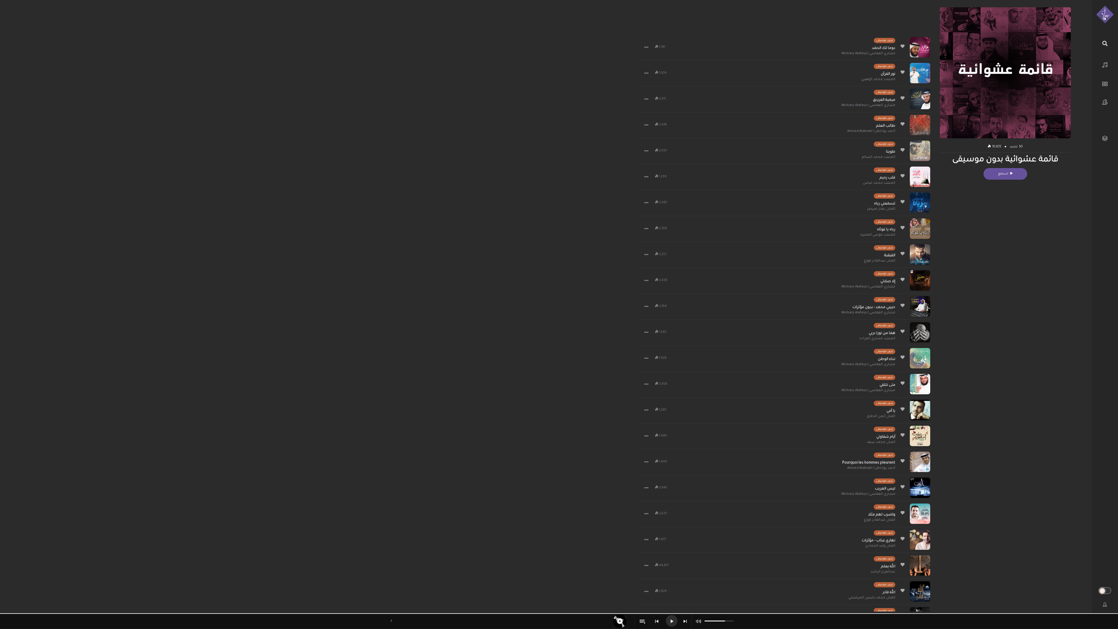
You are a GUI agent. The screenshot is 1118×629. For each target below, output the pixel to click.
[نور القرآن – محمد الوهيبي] (920, 73)
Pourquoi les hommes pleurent (868, 463)
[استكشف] (1105, 83)
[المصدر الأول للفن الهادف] (1105, 15)
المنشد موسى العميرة (877, 235)
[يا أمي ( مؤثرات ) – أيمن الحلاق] (920, 410)
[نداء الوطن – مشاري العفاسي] (920, 358)
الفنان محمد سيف (881, 442)
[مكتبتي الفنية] (1105, 138)
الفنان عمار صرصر (881, 209)
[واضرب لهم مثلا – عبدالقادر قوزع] (920, 513)
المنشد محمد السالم (878, 157)
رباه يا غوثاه (886, 230)
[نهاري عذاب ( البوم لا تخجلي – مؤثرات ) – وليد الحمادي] (920, 539)
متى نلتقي (887, 385)
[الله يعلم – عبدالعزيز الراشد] (920, 565)
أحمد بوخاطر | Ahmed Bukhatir (871, 131)
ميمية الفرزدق (884, 100)
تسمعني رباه (884, 204)
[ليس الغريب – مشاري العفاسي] (920, 488)
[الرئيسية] (1105, 64)
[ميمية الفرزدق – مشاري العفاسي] (920, 99)
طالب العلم (885, 126)
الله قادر (889, 593)
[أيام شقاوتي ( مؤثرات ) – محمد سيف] (920, 436)
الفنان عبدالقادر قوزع (879, 261)
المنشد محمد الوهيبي (878, 80)
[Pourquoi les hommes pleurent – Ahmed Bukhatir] (920, 462)
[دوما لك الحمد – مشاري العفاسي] (920, 47)
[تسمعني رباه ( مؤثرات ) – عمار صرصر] (920, 202)
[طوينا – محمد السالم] (920, 151)
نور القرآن (888, 74)
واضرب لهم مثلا (881, 515)
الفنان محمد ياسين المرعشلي (871, 598)
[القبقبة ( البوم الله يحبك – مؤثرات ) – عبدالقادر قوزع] (920, 254)
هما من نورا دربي (882, 333)
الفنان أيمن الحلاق (881, 416)
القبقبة (889, 256)
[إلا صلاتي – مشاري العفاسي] (920, 280)
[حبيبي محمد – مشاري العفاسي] (920, 306)
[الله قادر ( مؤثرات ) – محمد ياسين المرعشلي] (920, 591)
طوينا (890, 152)
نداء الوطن (886, 359)
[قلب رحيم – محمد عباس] (920, 177)
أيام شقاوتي (885, 437)
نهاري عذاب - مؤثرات (878, 541)
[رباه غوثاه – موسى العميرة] (920, 228)
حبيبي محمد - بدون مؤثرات (873, 307)
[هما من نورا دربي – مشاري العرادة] (920, 332)
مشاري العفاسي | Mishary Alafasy (868, 54)
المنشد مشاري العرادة (877, 339)
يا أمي (891, 411)
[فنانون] (1105, 102)
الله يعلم (888, 567)
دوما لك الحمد (883, 48)
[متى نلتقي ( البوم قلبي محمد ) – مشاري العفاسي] (920, 384)
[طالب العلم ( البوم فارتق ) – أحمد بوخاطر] (920, 125)
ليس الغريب (885, 489)
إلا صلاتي (887, 282)
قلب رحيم (887, 178)
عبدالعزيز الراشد (882, 572)
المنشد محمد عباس (879, 183)
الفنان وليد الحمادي (880, 546)
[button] (646, 47)
